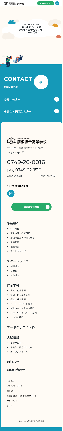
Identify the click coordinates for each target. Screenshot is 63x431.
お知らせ (13, 362)
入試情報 (13, 337)
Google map (13, 152)
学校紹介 (13, 223)
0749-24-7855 (31, 176)
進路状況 (14, 242)
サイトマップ (12, 401)
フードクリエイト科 (21, 327)
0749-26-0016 (26, 162)
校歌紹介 (14, 246)
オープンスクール (19, 351)
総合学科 (13, 285)
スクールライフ (17, 261)
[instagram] (11, 193)
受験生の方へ (12, 100)
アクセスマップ (18, 251)
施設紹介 (14, 275)
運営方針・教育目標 (20, 233)
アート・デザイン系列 (21, 303)
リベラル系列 (17, 317)
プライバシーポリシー (15, 386)
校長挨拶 (14, 228)
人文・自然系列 (18, 290)
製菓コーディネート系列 (22, 308)
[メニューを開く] (57, 3)
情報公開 (10, 381)
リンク (9, 406)
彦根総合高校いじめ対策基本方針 (20, 396)
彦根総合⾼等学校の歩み (22, 237)
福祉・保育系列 (18, 299)
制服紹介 (14, 266)
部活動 (13, 270)
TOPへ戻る (31, 32)
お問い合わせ (45, 3)
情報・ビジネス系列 (20, 294)
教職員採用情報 (31, 206)
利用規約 (10, 391)
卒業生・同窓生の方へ (18, 111)
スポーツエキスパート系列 (23, 312)
